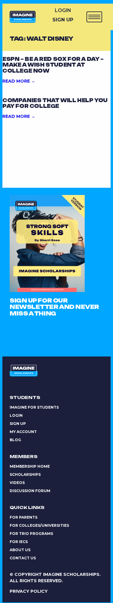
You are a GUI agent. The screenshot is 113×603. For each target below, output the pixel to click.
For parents (23, 517)
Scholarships (25, 474)
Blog (15, 440)
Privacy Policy (29, 591)
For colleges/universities (39, 525)
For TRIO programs (31, 533)
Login (63, 10)
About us (20, 550)
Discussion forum (30, 490)
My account (23, 431)
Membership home (30, 466)
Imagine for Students (34, 407)
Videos (17, 482)
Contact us (23, 558)
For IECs (19, 541)
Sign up (18, 423)
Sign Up (62, 20)
